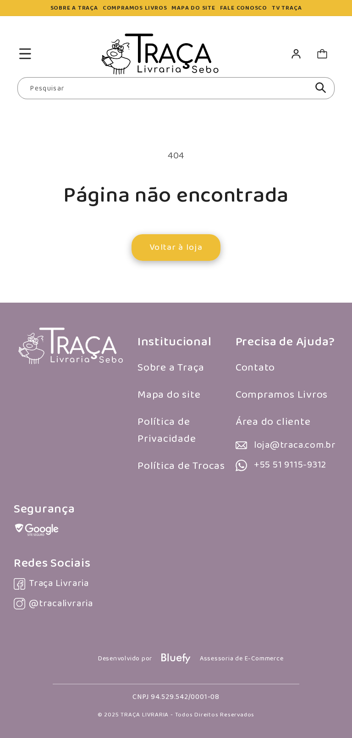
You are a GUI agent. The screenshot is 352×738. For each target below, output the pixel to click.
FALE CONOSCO (243, 8)
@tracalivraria (61, 603)
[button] (25, 54)
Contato (255, 367)
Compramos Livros (282, 394)
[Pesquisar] (321, 88)
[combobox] (176, 88)
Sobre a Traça (171, 367)
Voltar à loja (176, 247)
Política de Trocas (181, 465)
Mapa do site (169, 394)
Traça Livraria (59, 583)
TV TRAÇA (287, 8)
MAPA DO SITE (193, 8)
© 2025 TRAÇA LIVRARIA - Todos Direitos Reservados (176, 715)
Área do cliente (273, 421)
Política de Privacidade (167, 430)
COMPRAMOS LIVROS (135, 8)
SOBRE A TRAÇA (74, 8)
